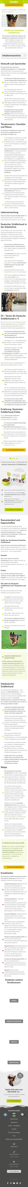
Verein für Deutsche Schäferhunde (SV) (14, 322)
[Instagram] (11, 1183)
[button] (1, 1)
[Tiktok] (20, 1183)
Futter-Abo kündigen (14, 1132)
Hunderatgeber (12, 10)
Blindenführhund (9, 279)
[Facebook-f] (8, 1183)
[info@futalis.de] (14, 1144)
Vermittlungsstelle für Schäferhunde (14, 817)
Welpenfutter (6, 856)
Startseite (4, 10)
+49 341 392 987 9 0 (14, 1154)
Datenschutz (14, 1119)
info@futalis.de (14, 1146)
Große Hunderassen (7, 12)
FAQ (14, 1136)
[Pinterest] (17, 1183)
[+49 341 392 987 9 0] (14, 1152)
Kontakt (14, 1129)
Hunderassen (21, 10)
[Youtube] (14, 1183)
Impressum (14, 1122)
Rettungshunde (14, 272)
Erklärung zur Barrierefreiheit (14, 1139)
